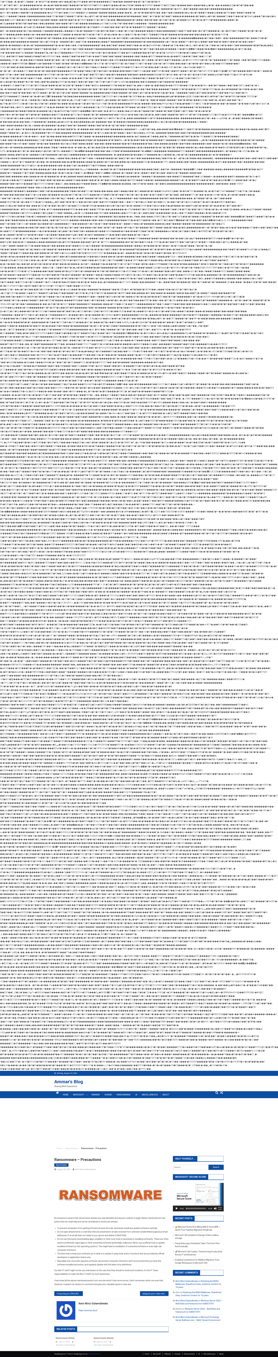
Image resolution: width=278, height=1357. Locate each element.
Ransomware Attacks (104, 1338)
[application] (198, 1197)
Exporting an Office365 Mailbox (70, 1294)
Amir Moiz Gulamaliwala (85, 1169)
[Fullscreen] (219, 1208)
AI (136, 1095)
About (165, 1095)
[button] (198, 1197)
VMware (95, 1095)
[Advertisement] (139, 1122)
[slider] (196, 1208)
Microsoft (78, 1095)
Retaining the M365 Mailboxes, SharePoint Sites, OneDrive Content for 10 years (198, 1284)
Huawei (108, 1095)
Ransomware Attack (65, 1338)
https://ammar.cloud (87, 1310)
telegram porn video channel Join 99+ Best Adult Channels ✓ (155, 1294)
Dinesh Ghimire (94, 1354)
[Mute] (215, 1208)
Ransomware (124, 1095)
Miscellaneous (150, 1095)
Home (65, 1095)
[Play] (176, 1208)
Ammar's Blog (68, 1081)
